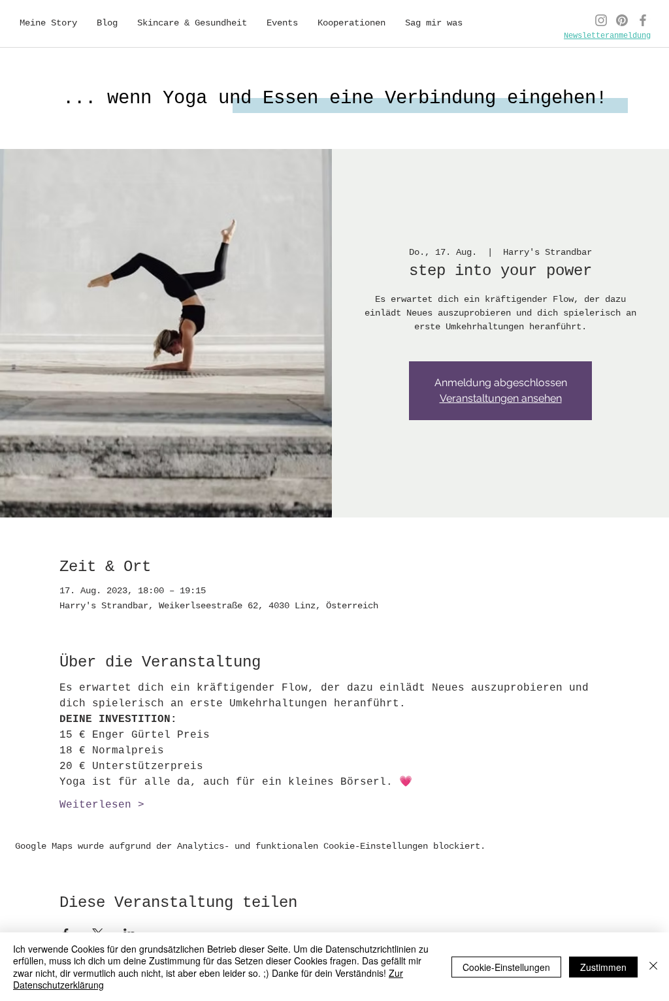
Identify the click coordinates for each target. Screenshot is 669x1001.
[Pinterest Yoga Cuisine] (622, 20)
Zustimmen (603, 967)
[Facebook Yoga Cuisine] (643, 20)
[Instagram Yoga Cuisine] (601, 20)
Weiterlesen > (101, 805)
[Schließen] (653, 967)
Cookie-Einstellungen (506, 967)
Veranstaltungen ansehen (501, 398)
